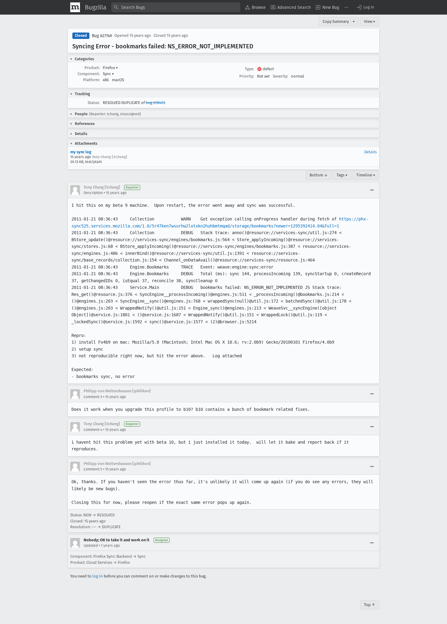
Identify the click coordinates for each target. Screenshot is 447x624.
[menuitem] (255, 7)
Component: (89, 73)
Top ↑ (369, 604)
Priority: (246, 76)
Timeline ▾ (365, 175)
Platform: (91, 80)
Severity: (280, 76)
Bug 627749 (102, 35)
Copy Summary (336, 21)
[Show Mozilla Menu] (75, 7)
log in (97, 576)
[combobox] (175, 7)
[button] (365, 7)
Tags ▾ (342, 175)
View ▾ (369, 21)
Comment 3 (93, 397)
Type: (249, 69)
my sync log (80, 152)
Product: (92, 67)
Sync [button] (108, 73)
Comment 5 (93, 469)
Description (93, 193)
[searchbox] (175, 7)
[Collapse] (372, 190)
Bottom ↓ (319, 175)
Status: (94, 102)
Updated (91, 545)
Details (370, 152)
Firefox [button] (110, 67)
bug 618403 (155, 102)
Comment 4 (93, 430)
